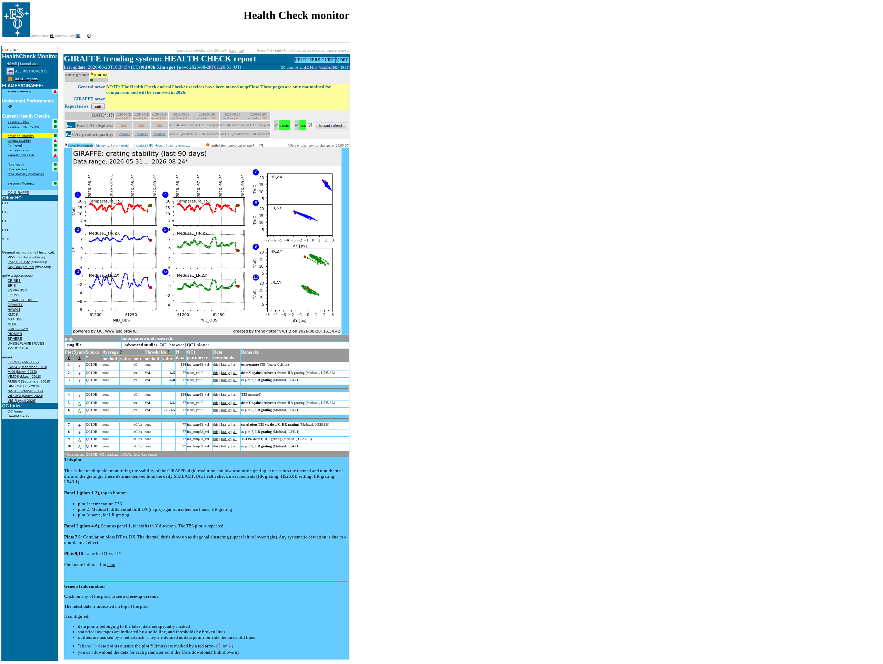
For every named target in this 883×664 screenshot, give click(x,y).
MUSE (13, 324)
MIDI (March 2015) (22, 372)
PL (52, 36)
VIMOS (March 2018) (24, 376)
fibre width (16, 164)
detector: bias (18, 121)
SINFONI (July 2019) (24, 386)
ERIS (12, 285)
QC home (15, 411)
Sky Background (21, 267)
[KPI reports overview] (10, 79)
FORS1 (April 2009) (23, 362)
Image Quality (19, 262)
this (215, 364)
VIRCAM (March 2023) (25, 396)
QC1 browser (172, 344)
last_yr (225, 364)
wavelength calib (21, 155)
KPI (10, 106)
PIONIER (15, 334)
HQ (78, 36)
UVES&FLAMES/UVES (26, 343)
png (71, 344)
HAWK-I (14, 309)
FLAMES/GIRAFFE (23, 300)
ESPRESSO (17, 290)
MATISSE (15, 319)
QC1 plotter (198, 344)
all (235, 364)
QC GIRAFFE (18, 193)
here (111, 564)
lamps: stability (19, 140)
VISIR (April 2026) (22, 401)
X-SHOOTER (18, 348)
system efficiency (21, 183)
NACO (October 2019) (25, 391)
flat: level (15, 145)
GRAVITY (15, 305)
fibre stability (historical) (26, 174)
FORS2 (13, 295)
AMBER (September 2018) (29, 381)
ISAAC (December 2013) (27, 367)
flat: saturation (19, 150)
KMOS (13, 314)
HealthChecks (19, 416)
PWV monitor (18, 257)
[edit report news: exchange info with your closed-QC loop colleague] (98, 106)
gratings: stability (21, 136)
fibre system (17, 169)
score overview (19, 91)
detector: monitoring (23, 126)
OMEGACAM (18, 329)
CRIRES (14, 281)
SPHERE (15, 338)
